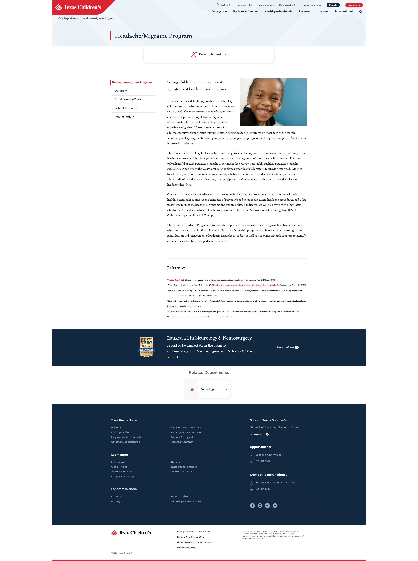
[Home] (59, 18)
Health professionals (278, 11)
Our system (219, 11)
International (344, 11)
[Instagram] (259, 505)
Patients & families (245, 11)
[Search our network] (360, 12)
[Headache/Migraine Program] (83, 7)
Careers (323, 11)
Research (305, 11)
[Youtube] (275, 505)
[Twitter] (267, 505)
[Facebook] (252, 505)
